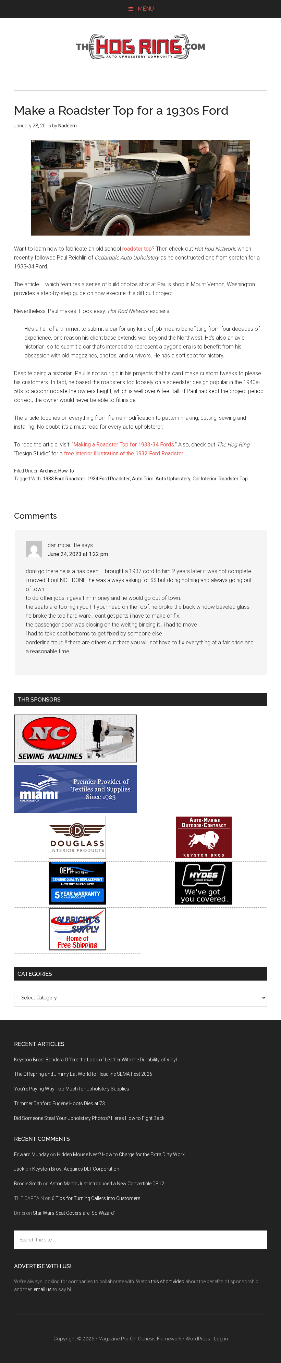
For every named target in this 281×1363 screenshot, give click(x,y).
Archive (48, 471)
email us (43, 1289)
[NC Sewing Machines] (75, 760)
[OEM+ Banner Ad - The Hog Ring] (77, 902)
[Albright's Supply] (77, 948)
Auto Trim (143, 478)
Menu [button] (146, 8)
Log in (221, 1338)
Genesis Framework (160, 1338)
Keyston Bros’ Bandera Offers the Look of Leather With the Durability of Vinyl (95, 1059)
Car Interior (205, 478)
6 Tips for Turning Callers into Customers (96, 1198)
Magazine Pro (113, 1338)
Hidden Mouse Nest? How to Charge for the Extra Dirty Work (121, 1154)
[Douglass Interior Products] (77, 857)
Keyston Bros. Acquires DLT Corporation (75, 1169)
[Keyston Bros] (203, 857)
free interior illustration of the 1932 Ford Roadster (123, 453)
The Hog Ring (140, 46)
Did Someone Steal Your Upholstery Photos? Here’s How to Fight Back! (90, 1118)
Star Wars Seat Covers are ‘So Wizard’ (74, 1213)
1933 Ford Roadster (64, 478)
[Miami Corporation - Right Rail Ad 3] (75, 811)
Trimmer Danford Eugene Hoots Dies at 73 (59, 1103)
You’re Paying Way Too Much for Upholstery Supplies (71, 1088)
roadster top (137, 248)
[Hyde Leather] (203, 902)
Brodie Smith (28, 1183)
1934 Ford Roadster (108, 478)
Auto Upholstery (173, 478)
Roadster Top (233, 478)
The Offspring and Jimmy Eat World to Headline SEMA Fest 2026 (83, 1074)
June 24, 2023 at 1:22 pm (78, 554)
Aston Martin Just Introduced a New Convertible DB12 (107, 1183)
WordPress (197, 1338)
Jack (19, 1169)
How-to (66, 471)
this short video (167, 1281)
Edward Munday (31, 1154)
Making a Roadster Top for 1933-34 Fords (123, 444)
